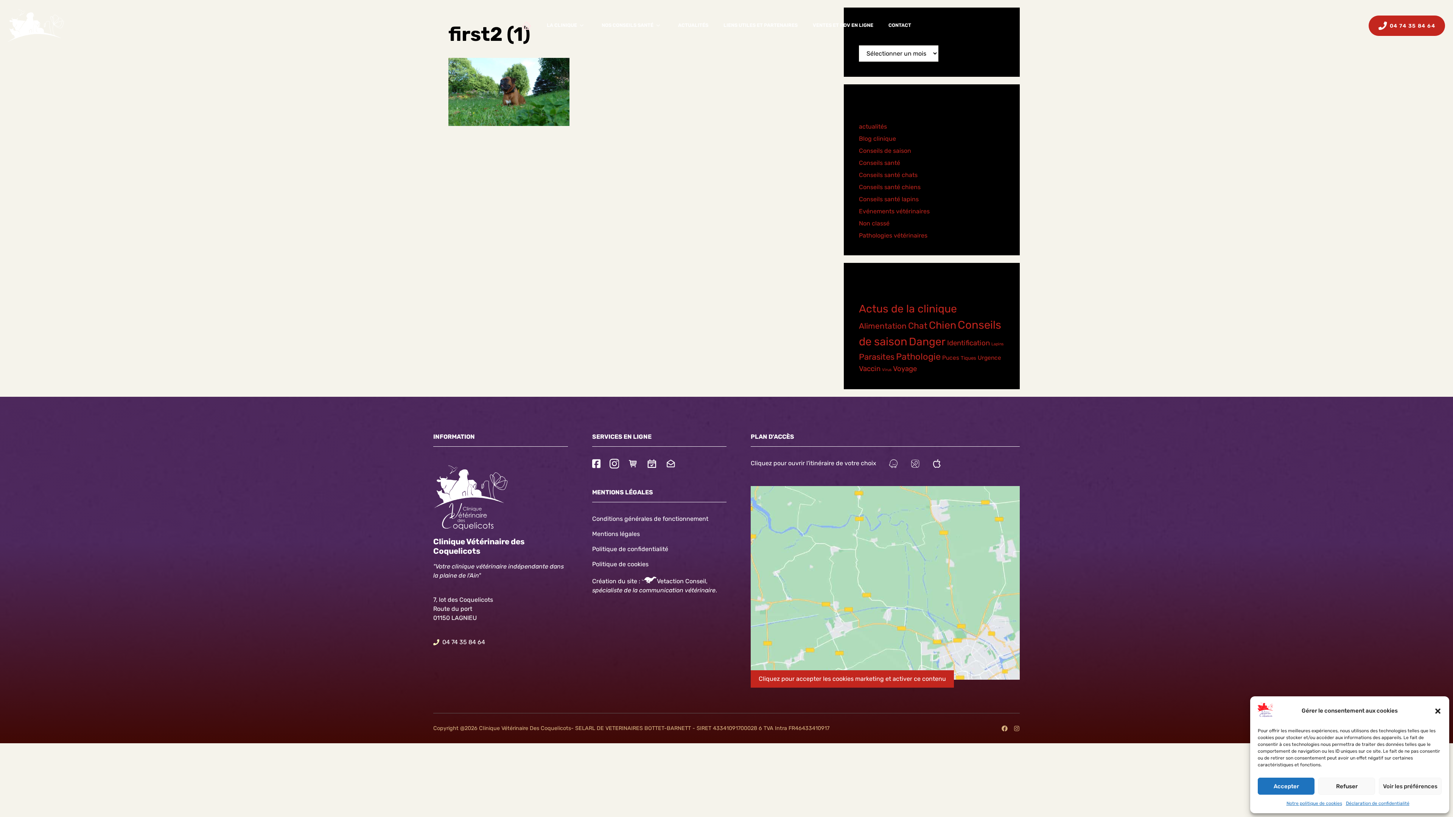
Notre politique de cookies (1314, 803)
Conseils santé (879, 162)
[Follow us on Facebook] (596, 465)
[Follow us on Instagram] (614, 465)
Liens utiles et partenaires (760, 25)
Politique (604, 564)
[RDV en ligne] (652, 465)
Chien (942, 325)
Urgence (989, 357)
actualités (873, 126)
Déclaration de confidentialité (1377, 803)
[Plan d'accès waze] (893, 465)
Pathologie (918, 356)
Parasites (877, 357)
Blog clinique (877, 138)
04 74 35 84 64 (463, 642)
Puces (950, 357)
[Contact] (671, 465)
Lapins (997, 344)
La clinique (562, 25)
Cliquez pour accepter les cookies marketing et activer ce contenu (852, 678)
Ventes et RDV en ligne (843, 25)
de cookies (634, 564)
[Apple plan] (937, 465)
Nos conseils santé (627, 25)
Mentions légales (616, 533)
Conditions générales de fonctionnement (650, 518)
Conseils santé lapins (889, 199)
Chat (917, 326)
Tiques (968, 358)
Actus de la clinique (908, 308)
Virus (886, 369)
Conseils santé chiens (890, 187)
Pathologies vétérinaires (893, 235)
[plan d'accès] (915, 465)
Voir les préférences (1410, 786)
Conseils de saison (885, 150)
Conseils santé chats (888, 175)
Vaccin (870, 369)
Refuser (1347, 786)
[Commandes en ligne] (633, 465)
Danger (927, 341)
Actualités (693, 25)
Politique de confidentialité (630, 549)
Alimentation (883, 326)
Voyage (905, 369)
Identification (968, 343)
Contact (899, 25)
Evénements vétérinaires (894, 211)
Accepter (1286, 786)
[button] (1438, 711)
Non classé (874, 223)
